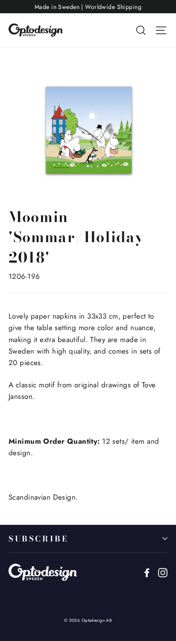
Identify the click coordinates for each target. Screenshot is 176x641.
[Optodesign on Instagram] (162, 572)
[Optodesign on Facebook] (147, 572)
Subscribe (38, 538)
